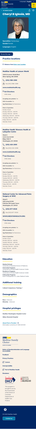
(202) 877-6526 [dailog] (11, 209)
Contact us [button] (9, 418)
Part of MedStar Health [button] (12, 370)
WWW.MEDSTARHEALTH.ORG (14, 216)
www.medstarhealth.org (11, 87)
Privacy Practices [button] (8, 358)
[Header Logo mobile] (7, 4)
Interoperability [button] (7, 366)
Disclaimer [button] (6, 373)
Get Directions (9, 92)
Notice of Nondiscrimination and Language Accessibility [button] (16, 350)
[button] (29, 5)
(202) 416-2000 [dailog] (11, 145)
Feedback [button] (6, 355)
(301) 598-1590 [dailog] (11, 80)
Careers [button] (7, 362)
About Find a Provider (9, 323)
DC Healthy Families (7, 10)
